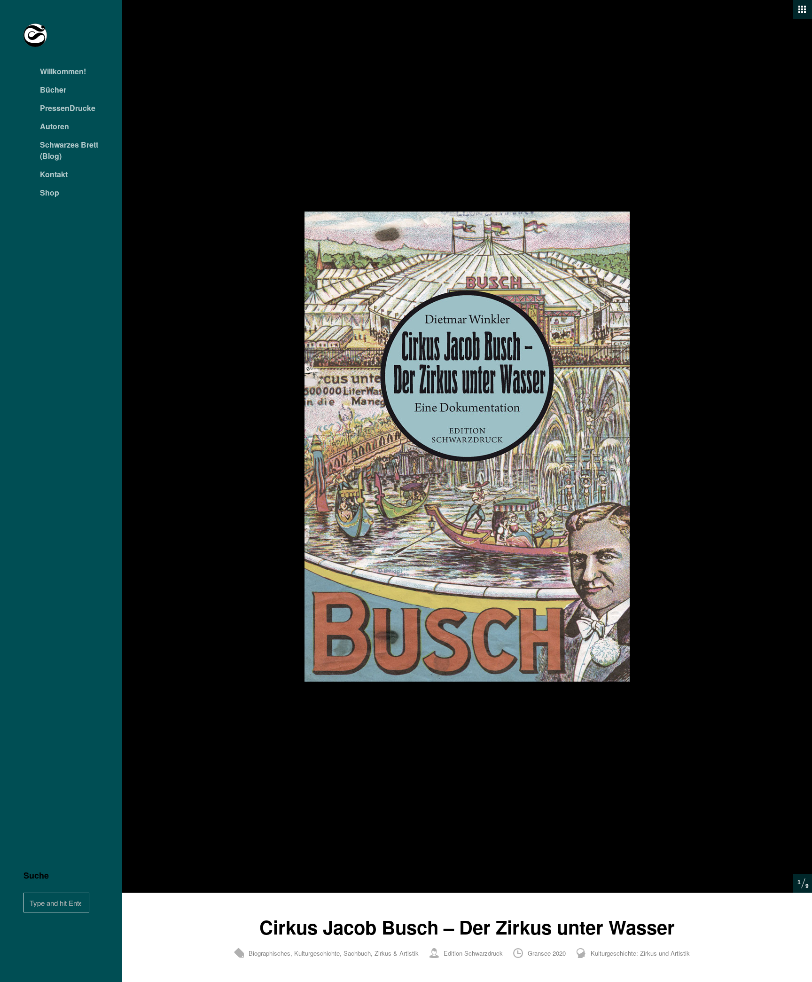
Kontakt (54, 174)
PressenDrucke (67, 107)
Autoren (54, 126)
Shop (49, 192)
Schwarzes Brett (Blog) (69, 150)
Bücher (53, 89)
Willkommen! (63, 71)
